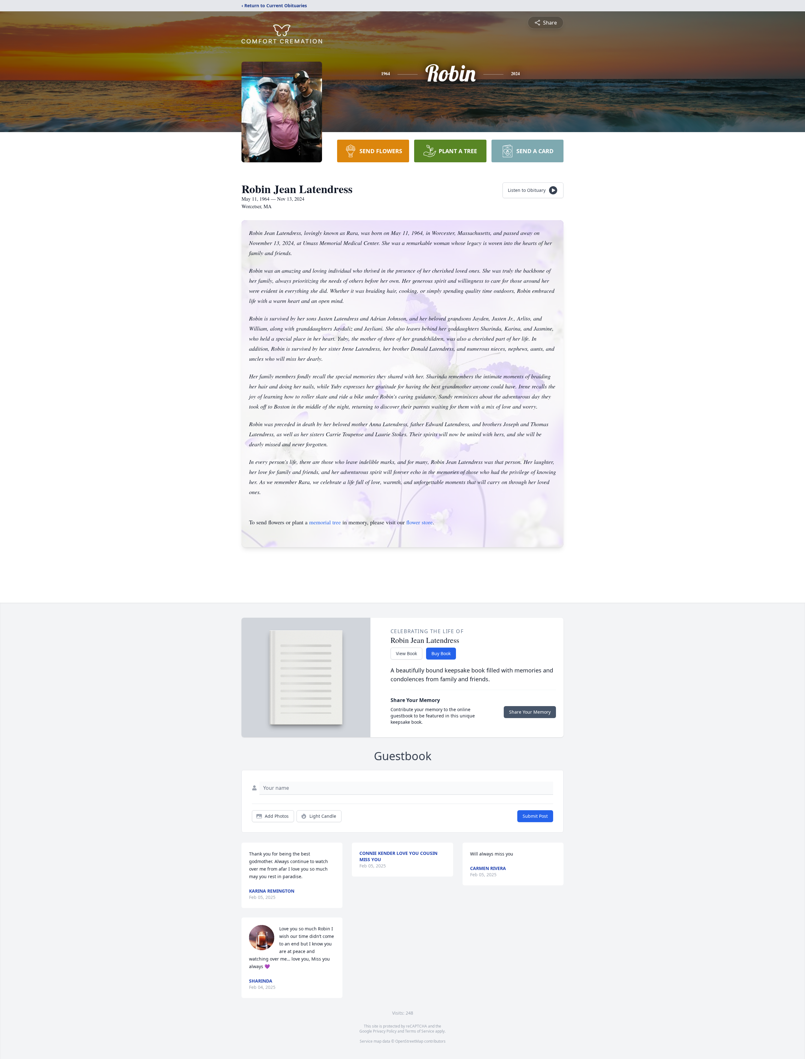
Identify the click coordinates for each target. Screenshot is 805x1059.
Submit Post (535, 816)
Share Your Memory (530, 712)
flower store (419, 522)
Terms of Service (419, 1031)
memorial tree (325, 522)
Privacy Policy (385, 1031)
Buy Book (441, 653)
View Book (406, 653)
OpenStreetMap (409, 1041)
